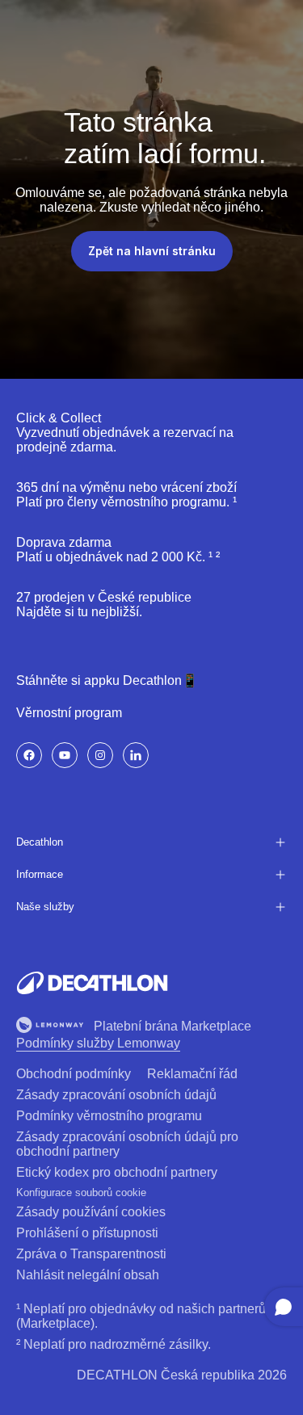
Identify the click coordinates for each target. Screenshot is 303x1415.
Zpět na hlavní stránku (152, 251)
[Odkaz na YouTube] (65, 755)
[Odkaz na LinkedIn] (136, 755)
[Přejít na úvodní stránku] (92, 983)
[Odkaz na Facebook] (29, 755)
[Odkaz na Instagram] (100, 755)
